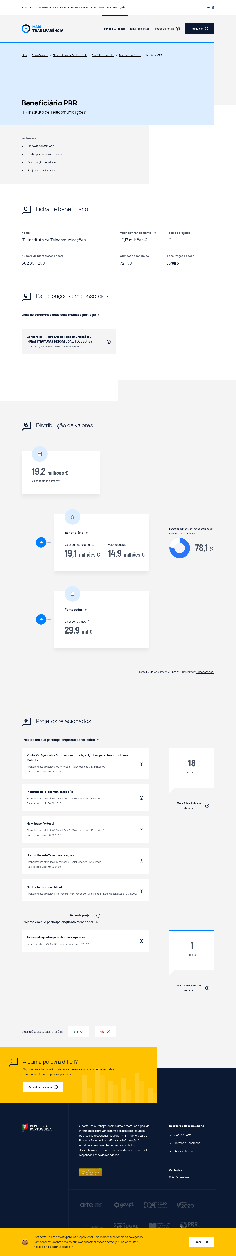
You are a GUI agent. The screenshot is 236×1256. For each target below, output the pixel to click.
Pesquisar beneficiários (130, 55)
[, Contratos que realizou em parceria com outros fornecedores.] (100, 315)
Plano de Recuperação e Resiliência (70, 55)
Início (24, 55)
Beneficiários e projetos (103, 55)
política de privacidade (56, 1247)
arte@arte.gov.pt (179, 1177)
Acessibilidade (183, 1151)
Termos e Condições (187, 1143)
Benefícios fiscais (139, 28)
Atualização (160, 672)
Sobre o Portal (183, 1135)
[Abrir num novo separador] (37, 1128)
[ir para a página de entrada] (42, 28)
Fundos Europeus (114, 28)
